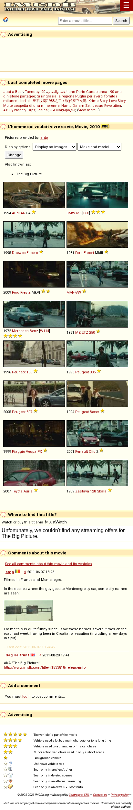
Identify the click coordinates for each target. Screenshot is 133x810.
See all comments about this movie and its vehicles (48, 564)
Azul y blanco (14, 110)
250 (92, 332)
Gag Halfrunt (17, 655)
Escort (89, 252)
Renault (81, 451)
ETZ (85, 332)
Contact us (100, 794)
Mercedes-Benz (25, 331)
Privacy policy (119, 794)
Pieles (42, 110)
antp (44, 137)
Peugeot (19, 372)
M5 (78, 213)
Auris (28, 491)
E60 (86, 213)
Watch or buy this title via (23, 522)
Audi (16, 213)
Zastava (82, 491)
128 (93, 491)
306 (93, 372)
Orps (31, 110)
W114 (44, 331)
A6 (23, 213)
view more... (88, 110)
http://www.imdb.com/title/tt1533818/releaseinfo (45, 667)
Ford (79, 252)
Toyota (17, 491)
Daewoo (19, 252)
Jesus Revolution (106, 105)
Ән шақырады (62, 110)
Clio (92, 451)
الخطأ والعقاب (57, 91)
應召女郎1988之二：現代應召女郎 (60, 100)
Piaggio (18, 451)
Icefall (25, 100)
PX (39, 451)
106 (29, 372)
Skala (102, 491)
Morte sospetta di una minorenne (31, 105)
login (26, 696)
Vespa (31, 451)
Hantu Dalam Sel (75, 105)
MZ (78, 332)
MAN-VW (73, 292)
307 (29, 412)
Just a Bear (13, 91)
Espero (32, 252)
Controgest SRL (79, 794)
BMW (70, 213)
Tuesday (32, 91)
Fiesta (25, 292)
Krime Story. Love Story (107, 100)
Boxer (94, 412)
